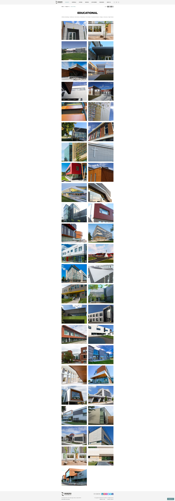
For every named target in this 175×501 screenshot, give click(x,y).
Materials (74, 2)
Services (87, 2)
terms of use (102, 499)
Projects (67, 2)
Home (63, 6)
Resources (102, 2)
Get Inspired (94, 2)
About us (109, 2)
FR (114, 2)
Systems (80, 2)
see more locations (66, 499)
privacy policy (110, 499)
